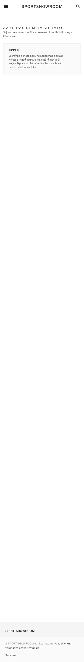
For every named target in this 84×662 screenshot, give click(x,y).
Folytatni (11, 655)
